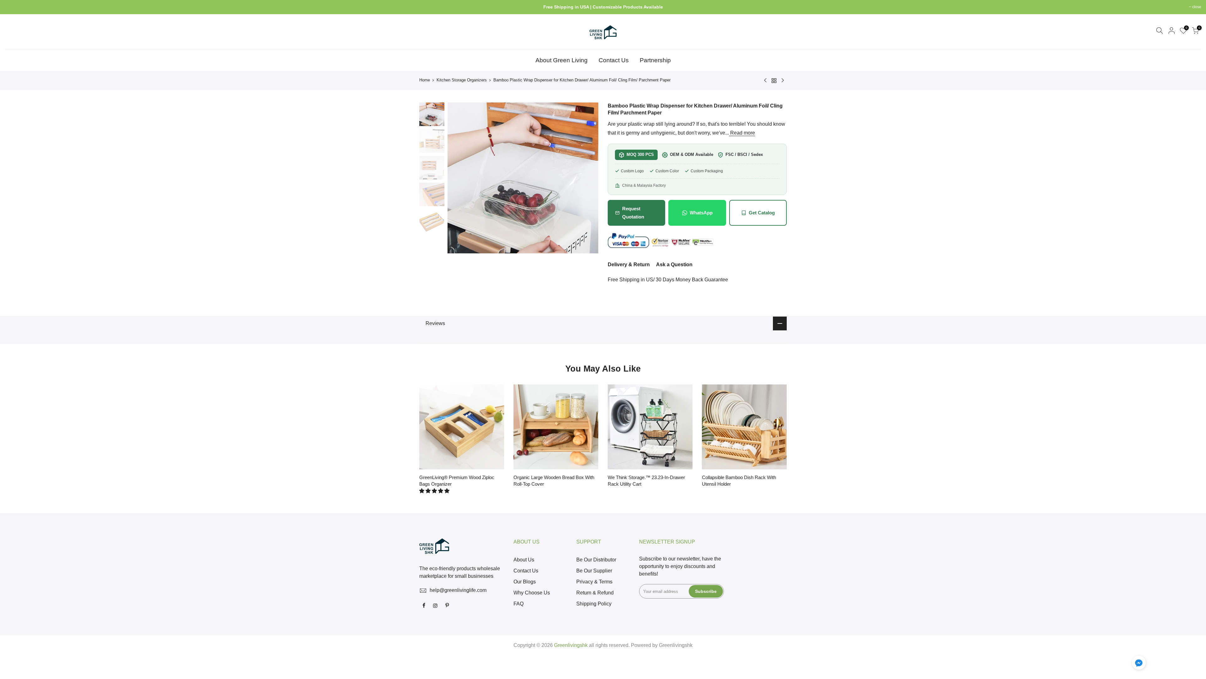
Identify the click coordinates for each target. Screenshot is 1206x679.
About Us (523, 559)
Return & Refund (595, 592)
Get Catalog (762, 212)
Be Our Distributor (596, 559)
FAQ (518, 603)
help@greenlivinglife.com (458, 590)
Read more (742, 132)
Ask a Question (674, 264)
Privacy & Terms (594, 581)
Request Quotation (633, 212)
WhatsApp (701, 212)
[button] (435, 491)
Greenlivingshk (676, 645)
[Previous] (458, 178)
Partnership (655, 60)
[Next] (587, 178)
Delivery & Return (629, 264)
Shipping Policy (593, 603)
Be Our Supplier (594, 570)
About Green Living (561, 60)
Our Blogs (524, 581)
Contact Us (614, 60)
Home (424, 80)
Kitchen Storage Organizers (462, 80)
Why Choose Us (531, 592)
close (12, 7)
